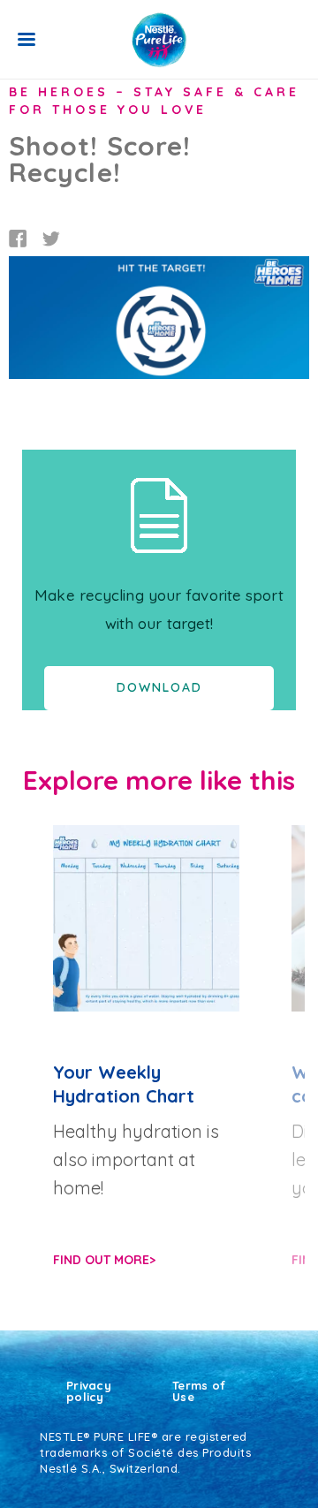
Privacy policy (88, 1391)
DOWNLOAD (159, 687)
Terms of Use (198, 1391)
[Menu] (26, 39)
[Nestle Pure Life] (159, 40)
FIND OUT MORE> (104, 1260)
